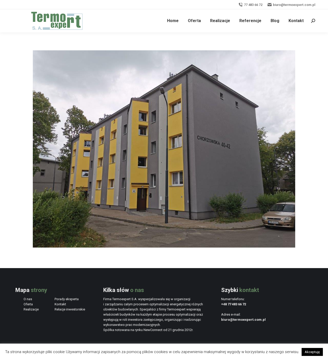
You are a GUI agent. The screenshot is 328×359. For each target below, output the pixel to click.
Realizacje (31, 309)
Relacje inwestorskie (70, 309)
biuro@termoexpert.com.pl (294, 5)
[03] (164, 149)
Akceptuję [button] (312, 352)
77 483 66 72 (253, 5)
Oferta (28, 304)
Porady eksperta (67, 299)
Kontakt (60, 304)
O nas (28, 299)
